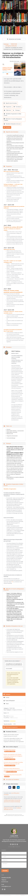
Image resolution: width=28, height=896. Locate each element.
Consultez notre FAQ (6, 879)
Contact (7, 697)
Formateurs (18, 106)
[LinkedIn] (18, 787)
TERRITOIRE (14, 44)
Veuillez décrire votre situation (12, 661)
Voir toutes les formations (12, 779)
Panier (7, 703)
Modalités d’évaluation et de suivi (13, 123)
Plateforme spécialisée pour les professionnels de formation (14, 815)
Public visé (8, 110)
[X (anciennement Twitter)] (14, 787)
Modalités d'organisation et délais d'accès (12, 114)
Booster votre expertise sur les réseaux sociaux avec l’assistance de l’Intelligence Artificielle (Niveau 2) (13, 756)
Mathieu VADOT (14, 836)
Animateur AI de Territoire (9, 749)
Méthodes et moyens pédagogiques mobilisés (13, 119)
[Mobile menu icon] (25, 2)
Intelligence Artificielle (11, 46)
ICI (12, 581)
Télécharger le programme (11, 727)
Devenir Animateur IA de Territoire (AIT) (13, 774)
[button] (10, 848)
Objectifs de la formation (11, 103)
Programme (8, 106)
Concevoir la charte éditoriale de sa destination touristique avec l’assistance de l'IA (13, 770)
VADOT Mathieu (15, 351)
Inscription (7, 127)
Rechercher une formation (15, 39)
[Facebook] (9, 787)
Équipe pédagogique (10, 700)
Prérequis (17, 110)
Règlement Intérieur (8, 808)
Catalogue (6, 44)
